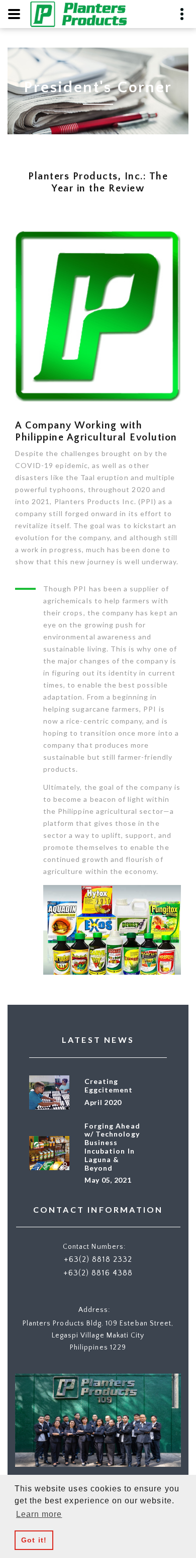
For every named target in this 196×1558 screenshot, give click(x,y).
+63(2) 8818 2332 (98, 1259)
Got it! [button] (33, 1540)
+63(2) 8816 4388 (98, 1272)
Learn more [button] (39, 1514)
